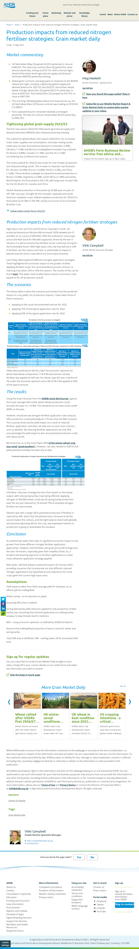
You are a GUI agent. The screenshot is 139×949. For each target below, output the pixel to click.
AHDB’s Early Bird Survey (55, 398)
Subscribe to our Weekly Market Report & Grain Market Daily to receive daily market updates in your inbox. (106, 107)
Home (9, 24)
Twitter (100, 904)
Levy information (15, 904)
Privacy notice (46, 897)
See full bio (87, 88)
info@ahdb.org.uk (19, 788)
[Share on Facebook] (3, 604)
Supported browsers (77, 901)
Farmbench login (15, 914)
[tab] (42, 211)
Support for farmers (16, 921)
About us (11, 887)
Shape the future (15, 930)
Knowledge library (84, 14)
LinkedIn (101, 908)
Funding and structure (17, 900)
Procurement (13, 907)
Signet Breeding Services (18, 917)
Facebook (101, 901)
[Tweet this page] (3, 599)
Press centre (99, 890)
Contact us (132, 14)
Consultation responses (18, 893)
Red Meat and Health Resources (17, 926)
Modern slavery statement (52, 893)
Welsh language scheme (80, 907)
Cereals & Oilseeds (17, 800)
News (110, 14)
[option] (27, 715)
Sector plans (46, 14)
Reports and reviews (16, 910)
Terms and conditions (77, 895)
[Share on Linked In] (3, 608)
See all (123, 686)
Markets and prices (69, 14)
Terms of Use (48, 785)
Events (103, 14)
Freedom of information (51, 890)
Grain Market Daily (16, 815)
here (15, 274)
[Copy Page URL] (3, 613)
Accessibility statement (78, 888)
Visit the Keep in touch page (25, 674)
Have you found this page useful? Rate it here (106, 96)
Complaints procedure (50, 887)
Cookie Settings (5, 943)
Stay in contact (124, 904)
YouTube (101, 911)
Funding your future (32, 14)
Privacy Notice (68, 785)
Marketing (56, 13)
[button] (42, 211)
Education (11, 897)
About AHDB (120, 14)
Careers (10, 890)
